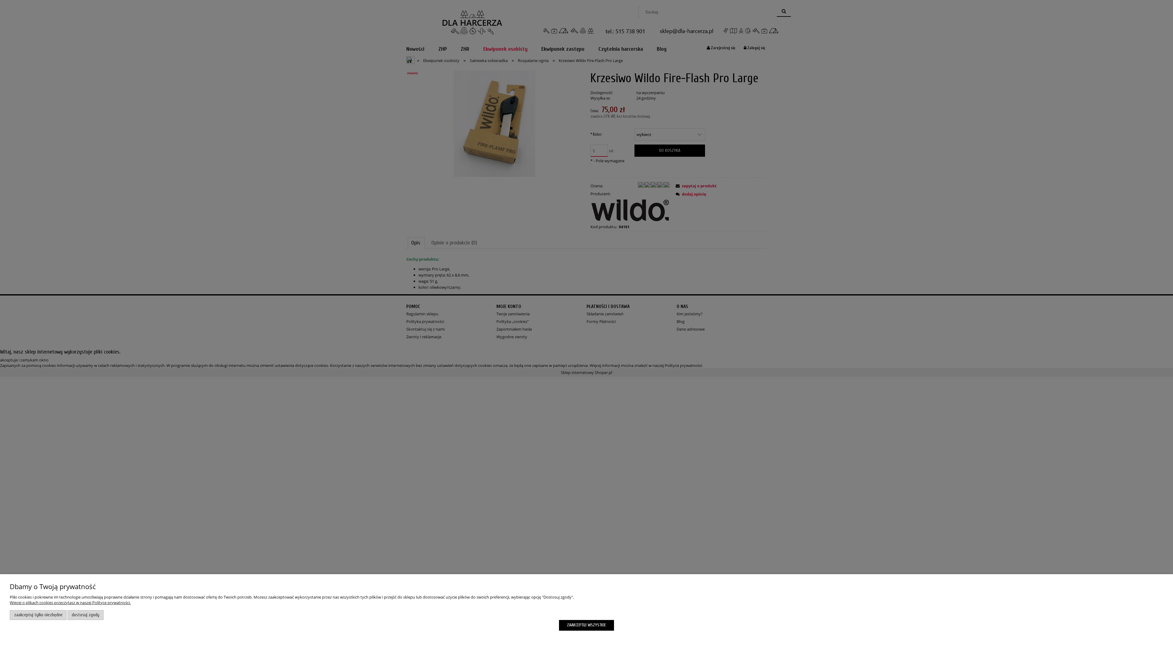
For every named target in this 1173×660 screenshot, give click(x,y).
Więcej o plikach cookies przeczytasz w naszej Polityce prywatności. (70, 602)
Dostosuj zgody (85, 615)
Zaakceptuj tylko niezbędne (38, 615)
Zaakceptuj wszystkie (586, 625)
